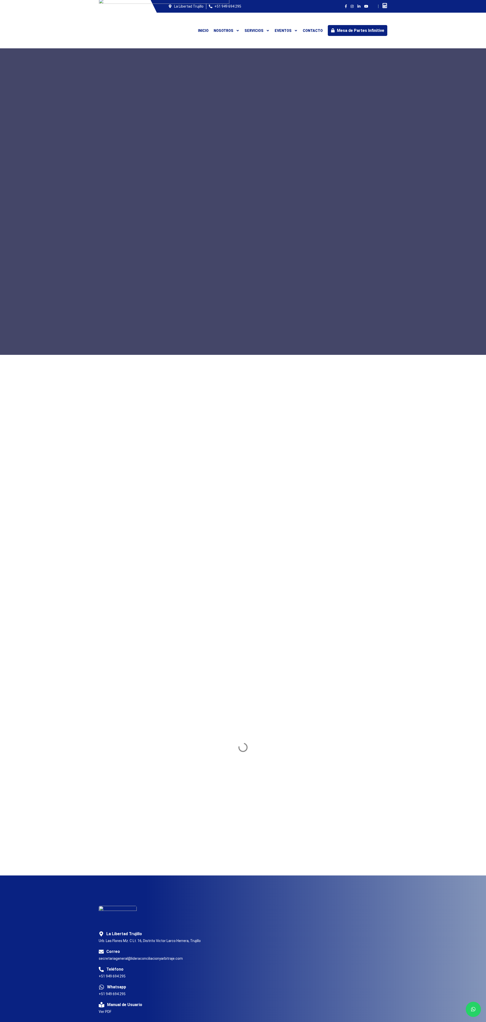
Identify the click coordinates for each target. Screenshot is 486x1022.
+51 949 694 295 (112, 976)
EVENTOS (283, 31)
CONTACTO (313, 31)
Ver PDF (105, 1012)
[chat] (473, 1009)
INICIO (203, 31)
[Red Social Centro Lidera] (346, 6)
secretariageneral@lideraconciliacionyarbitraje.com (141, 958)
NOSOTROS (223, 31)
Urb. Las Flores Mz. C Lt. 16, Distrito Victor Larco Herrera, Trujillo (150, 941)
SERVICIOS (254, 31)
